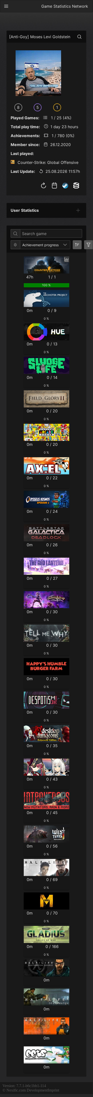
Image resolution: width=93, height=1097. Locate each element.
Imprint (53, 1090)
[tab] (78, 210)
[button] (65, 245)
